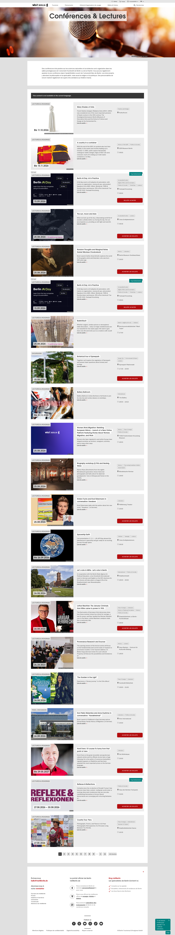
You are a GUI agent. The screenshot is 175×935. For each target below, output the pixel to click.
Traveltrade (35, 901)
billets (78, 898)
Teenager (127, 536)
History (120, 251)
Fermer (169, 920)
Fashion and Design (123, 109)
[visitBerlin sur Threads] (79, 923)
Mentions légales (38, 930)
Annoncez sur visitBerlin (38, 903)
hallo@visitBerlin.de (39, 881)
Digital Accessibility (73, 930)
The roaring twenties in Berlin (132, 465)
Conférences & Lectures (87, 16)
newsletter (40, 889)
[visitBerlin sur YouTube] (85, 923)
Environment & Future (131, 358)
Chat (168, 933)
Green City (121, 358)
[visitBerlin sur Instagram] (90, 923)
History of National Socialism (126, 610)
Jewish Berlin (121, 468)
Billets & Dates (130, 200)
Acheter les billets (130, 236)
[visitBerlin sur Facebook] (74, 923)
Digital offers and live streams (126, 183)
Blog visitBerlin (114, 878)
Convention (34, 899)
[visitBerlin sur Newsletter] (101, 923)
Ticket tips (133, 185)
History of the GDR (123, 144)
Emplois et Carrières (37, 897)
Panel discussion (39, 710)
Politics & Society (135, 144)
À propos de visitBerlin (38, 893)
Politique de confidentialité (55, 930)
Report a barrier (87, 930)
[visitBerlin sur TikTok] (96, 923)
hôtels (91, 896)
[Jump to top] (143, 872)
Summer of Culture (123, 824)
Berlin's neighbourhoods (124, 322)
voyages (85, 896)
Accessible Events (123, 180)
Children (135, 322)
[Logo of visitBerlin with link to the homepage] (40, 5)
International (121, 394)
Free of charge (128, 429)
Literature (126, 251)
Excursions (37, 353)
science (140, 185)
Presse (33, 895)
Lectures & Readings (41, 104)
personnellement (88, 888)
